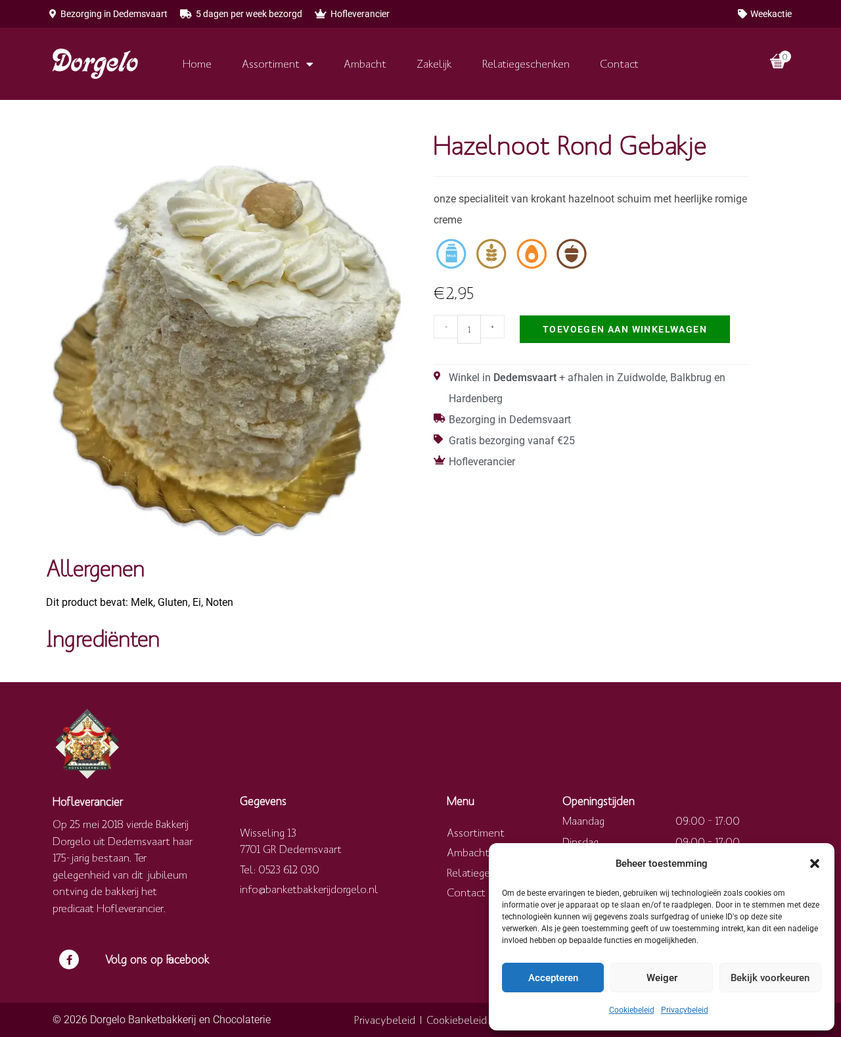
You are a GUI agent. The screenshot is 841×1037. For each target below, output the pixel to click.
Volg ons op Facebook (157, 959)
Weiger (662, 978)
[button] (814, 863)
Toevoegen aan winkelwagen (625, 329)
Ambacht (365, 63)
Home (197, 63)
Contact (619, 63)
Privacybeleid (684, 1010)
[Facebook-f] (69, 959)
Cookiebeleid (631, 1010)
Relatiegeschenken (526, 63)
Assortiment (271, 63)
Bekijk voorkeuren (770, 978)
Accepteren (553, 978)
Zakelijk (434, 63)
